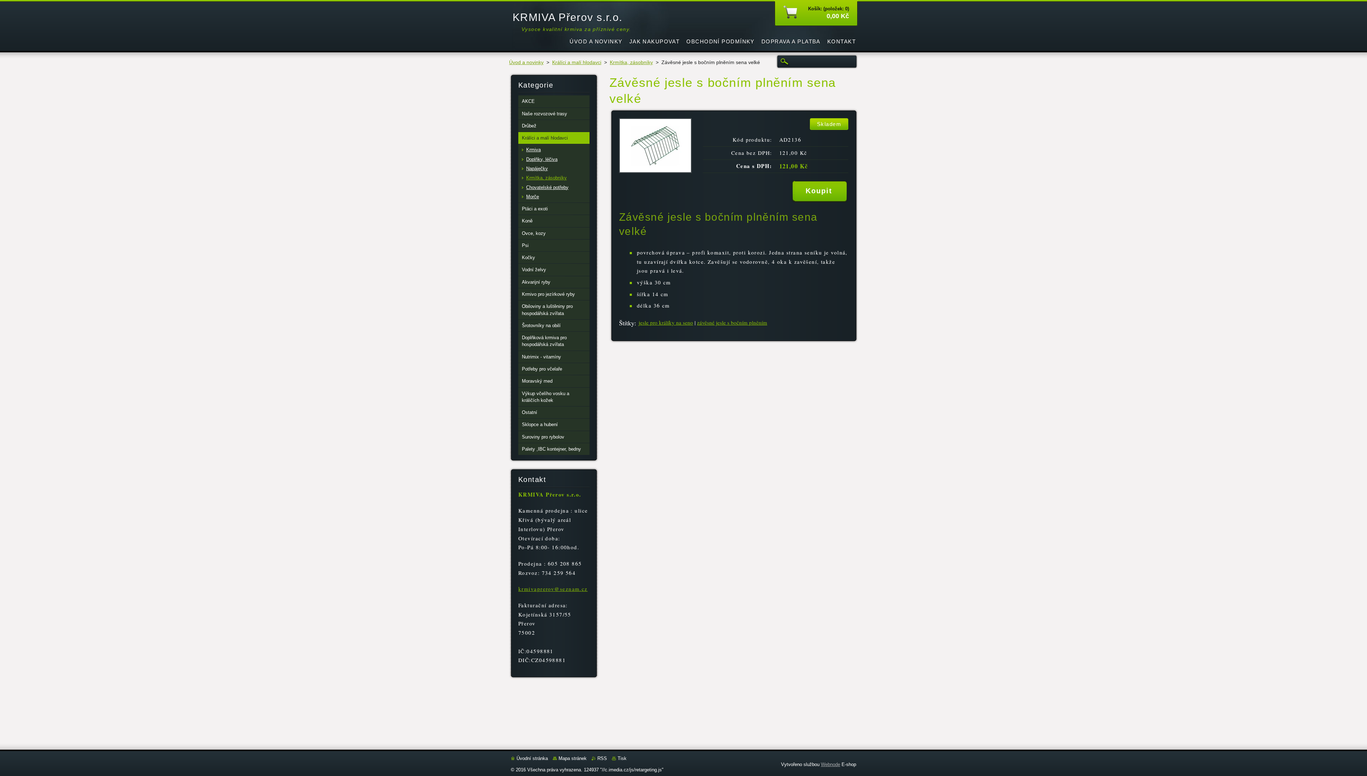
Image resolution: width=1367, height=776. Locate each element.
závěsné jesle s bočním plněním (732, 322)
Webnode (830, 764)
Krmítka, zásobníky (631, 62)
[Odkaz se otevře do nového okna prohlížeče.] (655, 171)
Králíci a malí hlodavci (576, 62)
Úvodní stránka (532, 758)
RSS (602, 758)
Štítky (626, 323)
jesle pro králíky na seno (666, 322)
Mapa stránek (573, 758)
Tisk (622, 758)
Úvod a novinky (526, 62)
